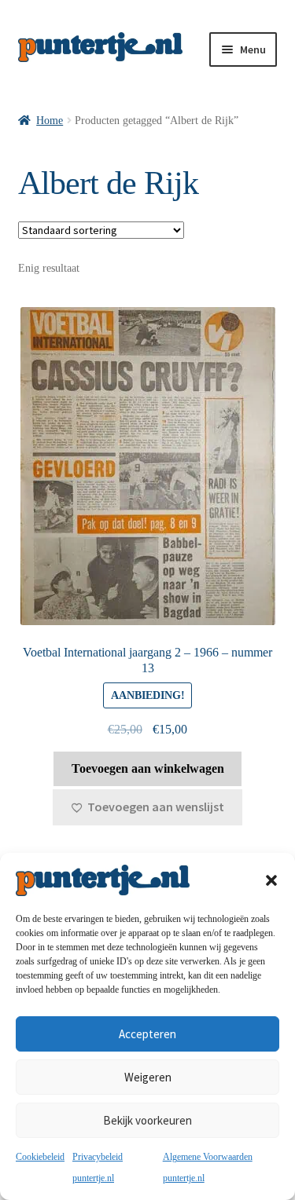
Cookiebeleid (40, 1156)
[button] (271, 880)
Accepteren (147, 1033)
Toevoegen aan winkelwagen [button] (148, 768)
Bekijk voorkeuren (147, 1120)
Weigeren (147, 1077)
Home (49, 120)
